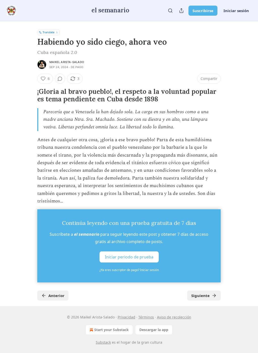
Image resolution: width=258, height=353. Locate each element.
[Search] (170, 11)
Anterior (56, 295)
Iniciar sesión (236, 10)
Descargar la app (153, 329)
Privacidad (126, 317)
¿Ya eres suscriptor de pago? (129, 270)
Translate (48, 32)
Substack (103, 342)
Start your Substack (111, 329)
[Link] (30, 95)
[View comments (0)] (60, 79)
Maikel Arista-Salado (66, 62)
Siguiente (200, 295)
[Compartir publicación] (181, 11)
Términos (146, 317)
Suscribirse (202, 10)
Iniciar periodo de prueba (129, 256)
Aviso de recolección (174, 317)
